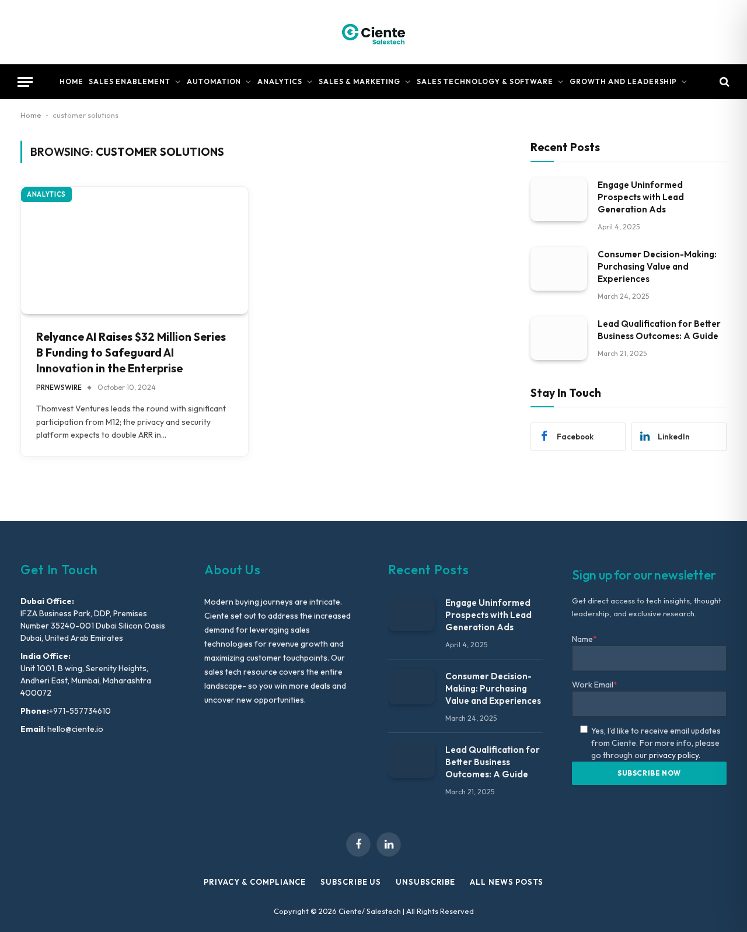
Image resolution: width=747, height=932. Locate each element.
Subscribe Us (350, 881)
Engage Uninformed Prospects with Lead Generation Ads (641, 196)
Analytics (279, 81)
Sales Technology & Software (485, 81)
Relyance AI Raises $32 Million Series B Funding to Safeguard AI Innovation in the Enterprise (131, 352)
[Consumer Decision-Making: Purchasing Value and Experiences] (558, 268)
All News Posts (506, 881)
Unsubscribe (425, 881)
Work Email (594, 684)
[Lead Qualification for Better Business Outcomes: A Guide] (558, 337)
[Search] (723, 82)
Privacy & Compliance (255, 881)
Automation (214, 81)
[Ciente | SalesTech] (373, 32)
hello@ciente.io (74, 729)
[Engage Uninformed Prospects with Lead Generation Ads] (558, 199)
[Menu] (25, 82)
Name (584, 639)
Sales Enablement (129, 81)
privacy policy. (674, 755)
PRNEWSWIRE (59, 387)
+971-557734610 (80, 711)
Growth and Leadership (623, 81)
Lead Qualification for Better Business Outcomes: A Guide (659, 329)
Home (71, 81)
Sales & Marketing (359, 81)
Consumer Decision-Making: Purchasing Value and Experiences (657, 266)
